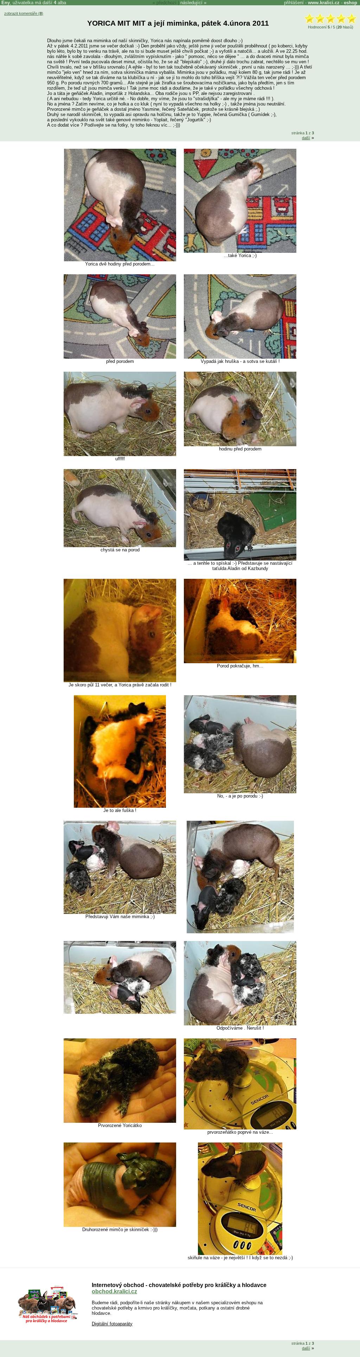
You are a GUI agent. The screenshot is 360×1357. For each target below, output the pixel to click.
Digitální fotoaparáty (112, 1323)
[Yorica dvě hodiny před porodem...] (120, 259)
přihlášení (294, 2)
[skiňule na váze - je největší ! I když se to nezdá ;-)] (240, 1253)
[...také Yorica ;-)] (240, 251)
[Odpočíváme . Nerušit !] (240, 1023)
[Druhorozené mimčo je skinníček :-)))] (120, 1225)
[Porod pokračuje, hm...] (240, 661)
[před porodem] (120, 357)
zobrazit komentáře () (23, 13)
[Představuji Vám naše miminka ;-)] (120, 912)
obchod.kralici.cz (114, 1291)
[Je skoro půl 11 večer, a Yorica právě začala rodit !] (120, 680)
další (306, 138)
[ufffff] (120, 454)
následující (191, 2)
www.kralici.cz (324, 2)
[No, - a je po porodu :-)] (240, 791)
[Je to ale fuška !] (120, 806)
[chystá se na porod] (120, 545)
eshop (350, 2)
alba (60, 2)
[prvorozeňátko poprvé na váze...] (240, 1128)
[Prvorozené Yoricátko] (120, 1121)
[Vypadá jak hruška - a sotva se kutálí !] (240, 357)
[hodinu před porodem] (240, 444)
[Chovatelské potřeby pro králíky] (48, 1322)
